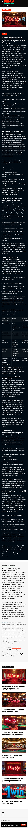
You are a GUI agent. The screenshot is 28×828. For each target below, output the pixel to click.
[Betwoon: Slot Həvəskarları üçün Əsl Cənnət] (14, 745)
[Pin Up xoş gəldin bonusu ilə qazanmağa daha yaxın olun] (14, 768)
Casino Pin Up (16, 648)
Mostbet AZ (5, 622)
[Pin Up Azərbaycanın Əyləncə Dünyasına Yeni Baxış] (14, 699)
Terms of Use (14, 825)
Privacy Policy (5, 825)
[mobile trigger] (3, 2)
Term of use (6, 820)
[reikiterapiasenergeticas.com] (9, 2)
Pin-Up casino (6, 367)
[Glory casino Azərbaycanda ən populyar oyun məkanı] (14, 676)
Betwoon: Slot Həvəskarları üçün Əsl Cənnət (12, 756)
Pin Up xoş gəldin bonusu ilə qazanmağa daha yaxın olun (12, 779)
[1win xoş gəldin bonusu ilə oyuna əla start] (14, 791)
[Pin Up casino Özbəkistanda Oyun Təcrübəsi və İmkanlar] (14, 722)
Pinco (20, 578)
